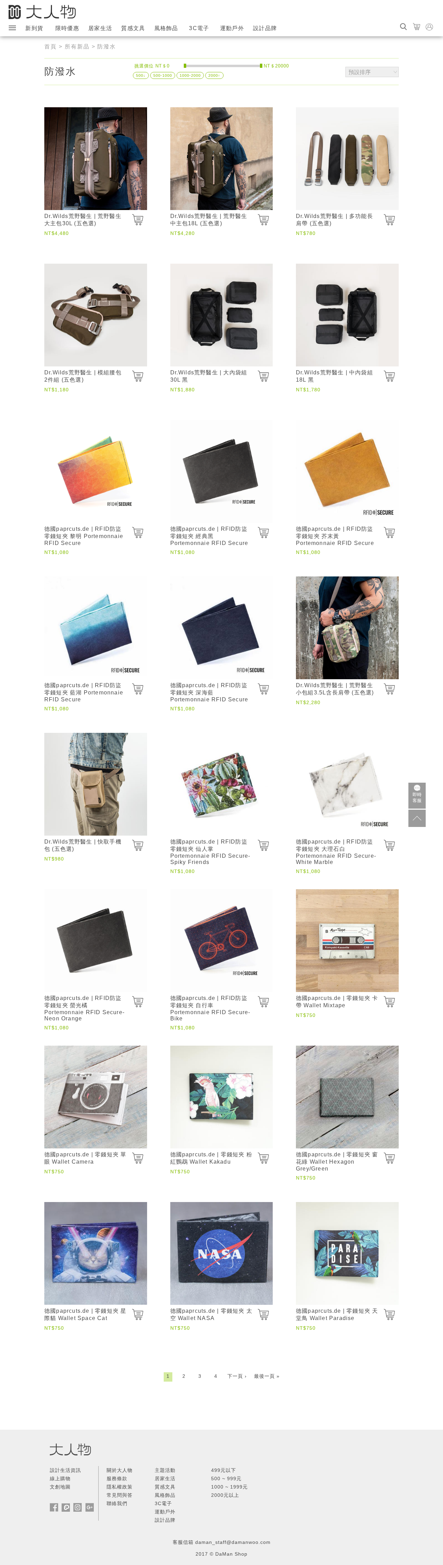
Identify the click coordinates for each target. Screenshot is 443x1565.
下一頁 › (237, 1376)
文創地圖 (60, 1487)
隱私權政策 (120, 1487)
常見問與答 (120, 1495)
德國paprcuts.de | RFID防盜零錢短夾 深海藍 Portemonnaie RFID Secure (209, 692)
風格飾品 (166, 28)
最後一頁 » (267, 1376)
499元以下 (223, 1470)
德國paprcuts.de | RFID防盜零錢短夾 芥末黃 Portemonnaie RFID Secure (335, 536)
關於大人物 (120, 1470)
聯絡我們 (117, 1503)
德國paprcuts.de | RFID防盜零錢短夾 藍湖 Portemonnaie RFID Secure (83, 692)
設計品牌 (265, 28)
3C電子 (199, 28)
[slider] (185, 66)
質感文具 (133, 28)
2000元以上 (225, 1495)
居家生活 (100, 28)
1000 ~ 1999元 (229, 1487)
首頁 (50, 46)
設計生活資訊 (65, 1470)
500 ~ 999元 (226, 1478)
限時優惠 (67, 28)
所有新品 (77, 46)
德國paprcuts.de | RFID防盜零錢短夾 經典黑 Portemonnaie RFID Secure (209, 536)
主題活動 (165, 1470)
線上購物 (60, 1478)
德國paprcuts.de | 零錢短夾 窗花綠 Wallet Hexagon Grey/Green (337, 1162)
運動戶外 (232, 28)
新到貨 (34, 28)
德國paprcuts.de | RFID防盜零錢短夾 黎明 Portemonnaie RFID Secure (83, 536)
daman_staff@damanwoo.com (233, 1542)
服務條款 (117, 1478)
